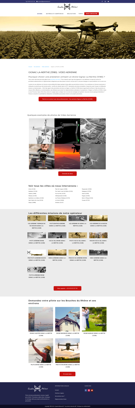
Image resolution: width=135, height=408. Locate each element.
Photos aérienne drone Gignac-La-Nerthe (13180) (37, 276)
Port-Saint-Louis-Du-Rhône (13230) (64, 191)
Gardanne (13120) (32, 191)
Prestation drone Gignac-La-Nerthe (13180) (68, 366)
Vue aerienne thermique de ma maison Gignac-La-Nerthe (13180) (36, 226)
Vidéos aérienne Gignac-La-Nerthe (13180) (57, 259)
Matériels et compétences (54, 13)
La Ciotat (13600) (59, 200)
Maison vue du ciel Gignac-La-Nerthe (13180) (98, 242)
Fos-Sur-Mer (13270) (60, 193)
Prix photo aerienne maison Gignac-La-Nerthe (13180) (37, 259)
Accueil (39, 13)
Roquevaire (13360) (87, 189)
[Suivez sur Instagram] (89, 390)
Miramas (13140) (32, 196)
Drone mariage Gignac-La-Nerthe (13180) (94, 334)
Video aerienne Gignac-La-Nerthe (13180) (98, 259)
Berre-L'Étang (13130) (87, 198)
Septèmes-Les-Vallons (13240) (36, 198)
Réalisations (71, 13)
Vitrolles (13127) (59, 202)
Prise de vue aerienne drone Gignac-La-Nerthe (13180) (78, 259)
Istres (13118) (31, 189)
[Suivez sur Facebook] (86, 390)
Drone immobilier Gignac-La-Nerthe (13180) (67, 334)
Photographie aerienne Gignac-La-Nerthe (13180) (57, 225)
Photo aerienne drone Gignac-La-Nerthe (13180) (37, 242)
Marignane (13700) (86, 191)
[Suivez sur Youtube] (92, 390)
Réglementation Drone (60, 399)
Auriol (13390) (85, 193)
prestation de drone (55, 79)
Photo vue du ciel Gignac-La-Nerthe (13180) (77, 242)
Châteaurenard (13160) (61, 196)
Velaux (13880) (32, 202)
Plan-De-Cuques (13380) (61, 189)
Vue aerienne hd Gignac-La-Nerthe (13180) (78, 225)
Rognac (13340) (86, 196)
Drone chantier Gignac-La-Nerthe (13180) (41, 334)
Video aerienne (45, 66)
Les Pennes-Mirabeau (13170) (62, 198)
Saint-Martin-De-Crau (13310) (35, 200)
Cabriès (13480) (32, 193)
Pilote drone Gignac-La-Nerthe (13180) (41, 366)
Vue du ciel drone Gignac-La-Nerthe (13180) (57, 242)
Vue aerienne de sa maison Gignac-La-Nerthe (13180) (98, 225)
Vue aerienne (37, 66)
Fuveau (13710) (86, 200)
